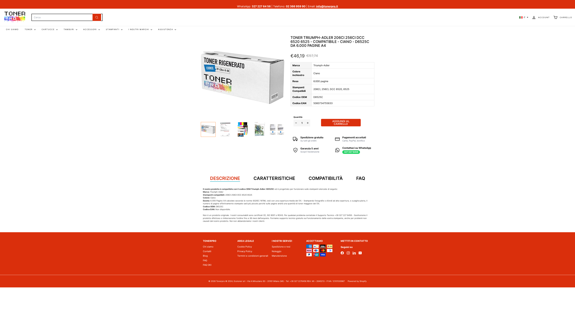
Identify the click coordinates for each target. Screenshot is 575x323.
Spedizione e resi (281, 246)
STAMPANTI (113, 29)
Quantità (297, 117)
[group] (208, 129)
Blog (205, 255)
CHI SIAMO (12, 29)
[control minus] (295, 122)
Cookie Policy (244, 246)
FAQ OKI (207, 264)
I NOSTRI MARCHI (139, 29)
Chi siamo (208, 246)
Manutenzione (279, 255)
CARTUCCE (48, 29)
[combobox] (67, 17)
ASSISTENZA (166, 29)
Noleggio (276, 251)
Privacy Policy (244, 251)
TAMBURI (69, 29)
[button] (524, 17)
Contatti (207, 251)
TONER (29, 29)
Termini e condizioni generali (252, 255)
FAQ (205, 260)
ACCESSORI (90, 29)
